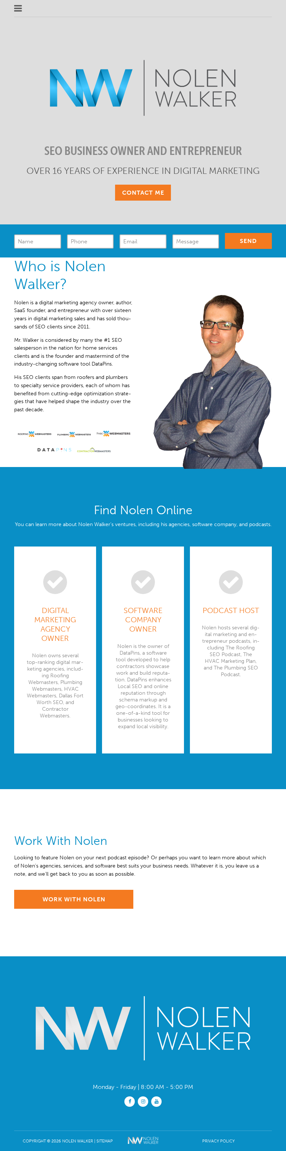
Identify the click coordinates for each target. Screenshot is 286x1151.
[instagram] (143, 1101)
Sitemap (104, 1141)
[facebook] (129, 1101)
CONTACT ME (143, 192)
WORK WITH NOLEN (73, 899)
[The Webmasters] (143, 1145)
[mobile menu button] (102, 8)
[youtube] (156, 1101)
